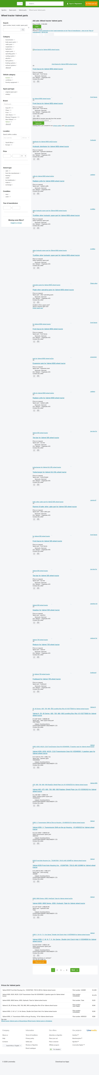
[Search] (27, 3)
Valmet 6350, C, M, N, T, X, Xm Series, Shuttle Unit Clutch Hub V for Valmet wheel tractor (30, 1011)
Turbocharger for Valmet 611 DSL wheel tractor (49, 472)
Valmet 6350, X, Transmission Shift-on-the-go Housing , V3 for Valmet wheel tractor (28, 1016)
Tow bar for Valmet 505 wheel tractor (46, 438)
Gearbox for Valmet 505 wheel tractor (46, 610)
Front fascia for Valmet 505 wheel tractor (47, 541)
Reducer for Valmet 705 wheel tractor (46, 645)
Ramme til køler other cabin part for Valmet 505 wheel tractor (55, 507)
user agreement (69, 125)
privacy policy (57, 125)
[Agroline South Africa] (8, 3)
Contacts (5, 1041)
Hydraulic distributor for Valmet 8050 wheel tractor (51, 146)
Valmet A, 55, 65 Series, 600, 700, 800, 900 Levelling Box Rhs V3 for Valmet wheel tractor (30, 1005)
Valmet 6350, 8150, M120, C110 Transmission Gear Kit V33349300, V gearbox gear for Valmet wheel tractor (33, 995)
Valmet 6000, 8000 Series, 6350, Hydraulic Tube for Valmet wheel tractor (59, 903)
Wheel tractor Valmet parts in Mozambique (14, 1021)
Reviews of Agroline (32, 1045)
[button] (34, 81)
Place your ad (39, 962)
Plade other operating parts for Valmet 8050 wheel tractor (53, 290)
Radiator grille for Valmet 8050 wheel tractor (48, 181)
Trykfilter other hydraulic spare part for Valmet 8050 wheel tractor (56, 215)
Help (3, 1038)
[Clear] (28, 27)
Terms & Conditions (32, 1035)
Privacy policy (30, 1038)
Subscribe (38, 123)
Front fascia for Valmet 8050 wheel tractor (48, 69)
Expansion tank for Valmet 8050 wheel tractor (49, 363)
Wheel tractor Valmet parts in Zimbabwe (40, 1021)
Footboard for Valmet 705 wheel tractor (47, 679)
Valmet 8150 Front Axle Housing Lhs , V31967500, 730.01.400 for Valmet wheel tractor (29, 990)
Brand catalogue (31, 1048)
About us (5, 1035)
